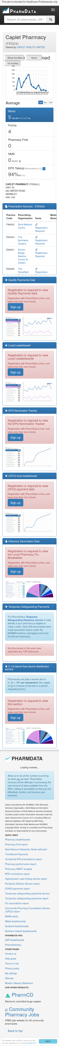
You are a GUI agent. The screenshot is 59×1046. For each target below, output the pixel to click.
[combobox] (25, 19)
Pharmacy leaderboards (17, 839)
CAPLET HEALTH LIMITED (31, 47)
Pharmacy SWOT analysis (18, 869)
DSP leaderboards (14, 939)
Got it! (48, 1041)
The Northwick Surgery (23, 240)
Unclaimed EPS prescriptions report (23, 859)
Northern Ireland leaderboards (21, 931)
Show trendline (15, 57)
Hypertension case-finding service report (26, 878)
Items (34, 57)
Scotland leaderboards (17, 926)
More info (32, 1043)
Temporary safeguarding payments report (26, 898)
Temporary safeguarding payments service (27, 893)
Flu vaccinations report (17, 903)
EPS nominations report (17, 873)
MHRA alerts (11, 916)
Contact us (10, 953)
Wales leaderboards (15, 921)
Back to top (15, 1031)
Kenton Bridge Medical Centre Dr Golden (23, 256)
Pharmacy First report (16, 844)
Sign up (15, 307)
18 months (12, 63)
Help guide (10, 958)
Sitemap (9, 978)
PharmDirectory (13, 944)
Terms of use (12, 963)
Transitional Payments (16, 854)
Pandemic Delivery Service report (22, 883)
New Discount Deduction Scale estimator (26, 849)
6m (45, 102)
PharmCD (21, 994)
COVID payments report (17, 888)
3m (40, 102)
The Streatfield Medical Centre (23, 273)
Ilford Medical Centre (25, 226)
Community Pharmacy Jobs (22, 1011)
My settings (11, 973)
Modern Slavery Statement (19, 983)
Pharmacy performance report (20, 864)
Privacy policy (12, 968)
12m (50, 102)
